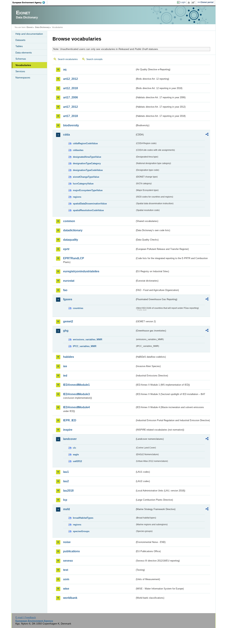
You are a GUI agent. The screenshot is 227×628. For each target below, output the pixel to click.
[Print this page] (189, 2)
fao (65, 290)
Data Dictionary (42, 27)
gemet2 (68, 321)
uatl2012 (77, 461)
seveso (68, 560)
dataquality (70, 239)
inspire (67, 429)
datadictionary (72, 230)
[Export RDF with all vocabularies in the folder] (207, 135)
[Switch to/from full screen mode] (194, 2)
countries (78, 308)
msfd (66, 509)
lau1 (66, 471)
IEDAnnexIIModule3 (76, 394)
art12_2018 (70, 88)
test (65, 569)
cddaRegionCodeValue (85, 143)
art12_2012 (70, 78)
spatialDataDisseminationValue (90, 203)
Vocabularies (23, 65)
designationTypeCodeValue (88, 170)
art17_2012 (70, 106)
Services (20, 71)
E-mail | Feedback (25, 617)
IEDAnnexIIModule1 (76, 384)
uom (66, 579)
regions (77, 197)
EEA (30, 2)
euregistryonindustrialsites (81, 271)
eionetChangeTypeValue (86, 177)
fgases (67, 299)
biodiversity (71, 125)
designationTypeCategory (87, 163)
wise (66, 588)
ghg (65, 330)
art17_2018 (70, 115)
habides (68, 356)
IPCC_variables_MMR (84, 346)
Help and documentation (29, 33)
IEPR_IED (69, 420)
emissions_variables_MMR (87, 339)
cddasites (78, 150)
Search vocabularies (68, 59)
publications (71, 551)
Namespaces (22, 77)
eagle (76, 454)
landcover (70, 438)
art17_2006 (70, 97)
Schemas (20, 58)
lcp (65, 499)
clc (74, 447)
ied (65, 375)
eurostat (68, 280)
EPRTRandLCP (73, 258)
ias (65, 366)
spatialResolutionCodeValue (88, 210)
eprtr (66, 249)
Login (183, 2)
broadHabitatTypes (83, 518)
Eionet (30, 27)
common (69, 221)
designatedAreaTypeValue (87, 157)
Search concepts (94, 59)
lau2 (66, 481)
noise (67, 542)
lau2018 (68, 490)
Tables (19, 46)
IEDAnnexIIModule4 (76, 407)
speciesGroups (81, 531)
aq (65, 69)
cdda (66, 134)
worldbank (70, 597)
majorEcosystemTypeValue (88, 190)
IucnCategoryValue (83, 183)
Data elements (23, 52)
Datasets (20, 40)
